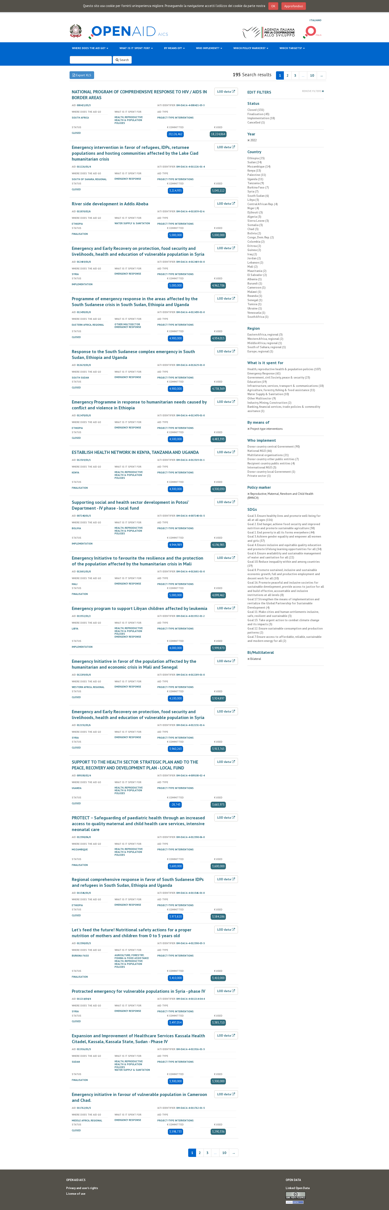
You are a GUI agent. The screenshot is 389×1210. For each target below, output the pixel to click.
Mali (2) (252, 267)
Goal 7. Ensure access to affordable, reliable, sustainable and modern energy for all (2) (284, 639)
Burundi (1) (254, 283)
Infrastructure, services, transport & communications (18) (285, 386)
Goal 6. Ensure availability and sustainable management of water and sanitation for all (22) (284, 555)
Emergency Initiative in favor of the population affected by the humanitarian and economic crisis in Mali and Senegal (134, 664)
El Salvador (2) (257, 275)
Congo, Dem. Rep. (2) (260, 237)
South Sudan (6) (258, 196)
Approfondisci (293, 6)
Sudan (76, 1061)
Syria (75, 274)
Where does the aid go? (89, 48)
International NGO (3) (261, 467)
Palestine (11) (256, 175)
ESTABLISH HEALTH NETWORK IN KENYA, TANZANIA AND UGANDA (135, 452)
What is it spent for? (135, 48)
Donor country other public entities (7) (273, 459)
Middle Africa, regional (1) (264, 343)
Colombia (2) (256, 242)
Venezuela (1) (256, 313)
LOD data (224, 92)
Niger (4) (253, 208)
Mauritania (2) (257, 271)
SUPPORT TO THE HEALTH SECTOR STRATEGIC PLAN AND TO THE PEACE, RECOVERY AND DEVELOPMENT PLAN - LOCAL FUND (135, 765)
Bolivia (76, 528)
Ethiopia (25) (256, 158)
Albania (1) (254, 279)
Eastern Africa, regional (88, 324)
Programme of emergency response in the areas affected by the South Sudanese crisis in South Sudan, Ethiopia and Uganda (135, 301)
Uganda (76, 788)
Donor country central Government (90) (273, 446)
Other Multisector (127, 324)
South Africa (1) (258, 317)
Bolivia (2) (254, 233)
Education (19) (257, 382)
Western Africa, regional (88, 687)
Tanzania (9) (255, 183)
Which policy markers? (249, 48)
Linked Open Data (298, 1188)
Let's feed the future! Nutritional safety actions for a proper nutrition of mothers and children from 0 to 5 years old (131, 933)
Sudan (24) (254, 162)
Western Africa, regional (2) (265, 339)
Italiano (315, 20)
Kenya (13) (254, 171)
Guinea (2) (254, 250)
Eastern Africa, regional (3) (265, 334)
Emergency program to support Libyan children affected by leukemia (139, 608)
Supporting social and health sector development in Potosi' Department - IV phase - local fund (130, 505)
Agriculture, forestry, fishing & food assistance (132, 957)
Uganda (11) (255, 179)
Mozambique (80, 849)
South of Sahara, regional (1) (266, 347)
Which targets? (291, 48)
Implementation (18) (261, 118)
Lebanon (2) (255, 262)
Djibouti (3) (255, 212)
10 (312, 75)
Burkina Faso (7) (258, 187)
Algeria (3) (254, 217)
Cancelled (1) (256, 122)
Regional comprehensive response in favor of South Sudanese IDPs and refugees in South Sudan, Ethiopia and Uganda (138, 882)
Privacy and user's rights (82, 1188)
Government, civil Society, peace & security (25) (278, 377)
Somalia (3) (255, 225)
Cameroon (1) (256, 287)
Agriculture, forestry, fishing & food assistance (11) (281, 390)
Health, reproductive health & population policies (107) (284, 369)
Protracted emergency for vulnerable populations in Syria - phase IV (138, 991)
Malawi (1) (254, 292)
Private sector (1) (259, 476)
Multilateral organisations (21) (268, 455)
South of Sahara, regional (89, 179)
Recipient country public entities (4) (271, 463)
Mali (74, 584)
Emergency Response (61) (264, 373)
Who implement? (208, 48)
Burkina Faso (80, 955)
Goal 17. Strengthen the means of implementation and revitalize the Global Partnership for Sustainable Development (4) (283, 603)
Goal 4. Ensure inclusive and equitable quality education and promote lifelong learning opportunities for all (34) (284, 547)
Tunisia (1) (254, 304)
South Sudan (80, 377)
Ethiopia (77, 223)
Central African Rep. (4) (262, 204)
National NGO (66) (259, 451)
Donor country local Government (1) (271, 472)
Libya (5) (253, 200)
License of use (75, 1194)
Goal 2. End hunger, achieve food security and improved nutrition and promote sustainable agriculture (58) (283, 526)
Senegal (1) (254, 300)
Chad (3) (253, 229)
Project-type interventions (175, 117)
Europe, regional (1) (260, 351)
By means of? (173, 48)
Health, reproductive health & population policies (129, 120)
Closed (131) (255, 110)
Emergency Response (128, 178)
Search (124, 60)
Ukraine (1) (254, 308)
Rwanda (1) (254, 296)
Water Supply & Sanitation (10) (268, 394)
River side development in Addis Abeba (110, 204)
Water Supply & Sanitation (132, 223)
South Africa (80, 117)
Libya (75, 628)
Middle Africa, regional (87, 1120)
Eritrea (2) (254, 246)
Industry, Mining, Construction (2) (269, 403)
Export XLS (83, 75)
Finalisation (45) (258, 114)
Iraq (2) (252, 254)
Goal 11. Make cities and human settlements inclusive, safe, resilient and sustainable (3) (283, 614)
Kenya (75, 472)
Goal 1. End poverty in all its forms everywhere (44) (281, 532)
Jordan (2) (254, 258)
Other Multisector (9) (261, 398)
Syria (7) (253, 191)
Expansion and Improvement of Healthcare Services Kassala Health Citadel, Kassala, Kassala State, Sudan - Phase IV (138, 1038)
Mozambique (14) (259, 166)
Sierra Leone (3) (258, 221)
